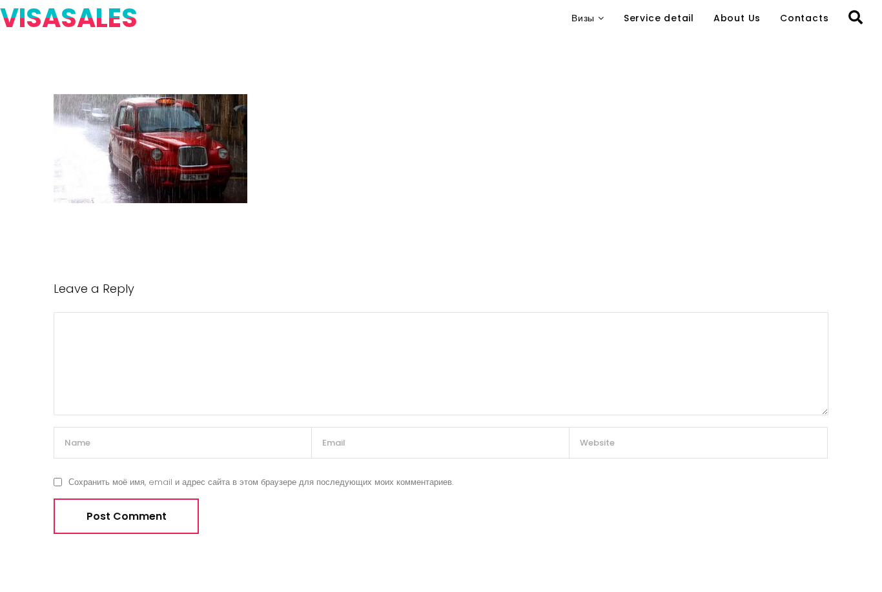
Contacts (804, 18)
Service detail (659, 18)
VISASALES (69, 18)
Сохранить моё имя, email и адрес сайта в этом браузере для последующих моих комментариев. (260, 482)
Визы (583, 18)
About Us (737, 18)
